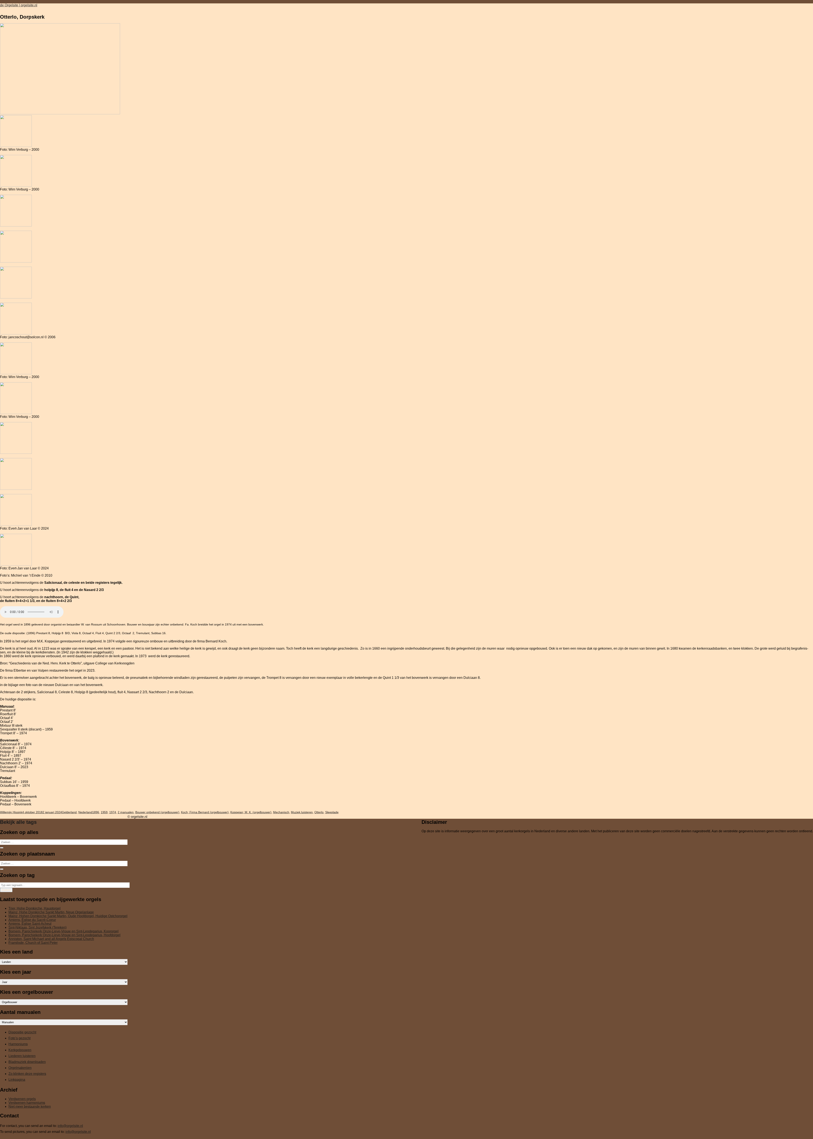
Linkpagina (16, 1079)
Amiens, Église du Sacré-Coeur (32, 920)
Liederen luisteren (22, 1056)
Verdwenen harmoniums (26, 1102)
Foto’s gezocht (19, 1038)
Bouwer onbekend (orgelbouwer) (157, 812)
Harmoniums (18, 1044)
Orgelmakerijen (20, 1068)
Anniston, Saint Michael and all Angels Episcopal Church (51, 939)
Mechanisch (281, 812)
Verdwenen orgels (22, 1099)
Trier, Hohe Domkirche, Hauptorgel (34, 908)
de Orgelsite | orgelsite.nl (18, 5)
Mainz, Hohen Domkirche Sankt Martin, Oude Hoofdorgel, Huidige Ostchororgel (67, 916)
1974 (112, 812)
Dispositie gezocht (22, 1032)
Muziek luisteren (302, 812)
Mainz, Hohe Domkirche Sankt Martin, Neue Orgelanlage (51, 912)
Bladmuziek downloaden (27, 1062)
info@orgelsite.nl (70, 1126)
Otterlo (319, 812)
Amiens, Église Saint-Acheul (29, 923)
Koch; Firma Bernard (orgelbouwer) (205, 812)
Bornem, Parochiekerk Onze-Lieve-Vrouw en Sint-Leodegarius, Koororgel (63, 931)
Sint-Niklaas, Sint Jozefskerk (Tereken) (37, 927)
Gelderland (69, 812)
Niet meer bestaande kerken (29, 1106)
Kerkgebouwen (19, 1050)
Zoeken (6, 890)
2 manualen (126, 812)
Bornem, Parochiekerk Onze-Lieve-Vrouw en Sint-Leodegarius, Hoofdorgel (64, 935)
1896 (95, 812)
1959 (104, 812)
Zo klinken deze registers (27, 1073)
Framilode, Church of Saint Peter (33, 942)
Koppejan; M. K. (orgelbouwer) (250, 812)
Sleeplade (332, 812)
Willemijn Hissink (11, 812)
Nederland (85, 812)
